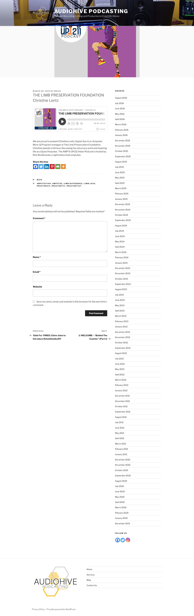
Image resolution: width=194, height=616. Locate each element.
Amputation (44, 184)
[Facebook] (35, 166)
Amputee (57, 184)
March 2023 (120, 316)
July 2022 (119, 358)
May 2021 (119, 433)
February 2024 (121, 257)
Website (37, 286)
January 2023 (121, 326)
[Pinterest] (52, 166)
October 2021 (121, 406)
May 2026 (119, 114)
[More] (63, 166)
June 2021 (119, 428)
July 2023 (119, 294)
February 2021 (121, 449)
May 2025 (119, 177)
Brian (57, 91)
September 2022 (123, 348)
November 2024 (122, 209)
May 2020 (120, 497)
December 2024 (122, 204)
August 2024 (121, 225)
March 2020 (121, 507)
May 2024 (119, 241)
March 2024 (120, 252)
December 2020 (122, 459)
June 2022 (120, 364)
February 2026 (121, 130)
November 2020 (122, 465)
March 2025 (120, 188)
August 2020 (121, 481)
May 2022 (119, 369)
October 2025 (121, 151)
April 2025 (120, 183)
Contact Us (92, 585)
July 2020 (119, 486)
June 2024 (120, 236)
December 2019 (122, 523)
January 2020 (121, 518)
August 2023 (121, 289)
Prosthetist (74, 186)
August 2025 (121, 161)
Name (37, 257)
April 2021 (119, 438)
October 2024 (121, 215)
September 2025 (123, 156)
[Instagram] (128, 540)
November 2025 (122, 146)
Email (36, 272)
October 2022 (121, 342)
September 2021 (122, 411)
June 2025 (120, 172)
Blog (39, 180)
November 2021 (122, 401)
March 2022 (120, 380)
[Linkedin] (46, 166)
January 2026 (121, 135)
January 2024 (121, 263)
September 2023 (123, 284)
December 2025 (122, 140)
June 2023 (120, 300)
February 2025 (121, 193)
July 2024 (119, 231)
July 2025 (119, 167)
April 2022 (119, 374)
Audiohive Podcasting (91, 11)
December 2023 (122, 268)
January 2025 (121, 199)
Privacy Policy (38, 609)
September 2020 (123, 475)
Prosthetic (58, 186)
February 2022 (121, 385)
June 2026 (120, 108)
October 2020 (121, 470)
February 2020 (122, 513)
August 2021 (121, 417)
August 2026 (121, 98)
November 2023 (122, 273)
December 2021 (122, 395)
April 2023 (120, 310)
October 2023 (121, 279)
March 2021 (120, 443)
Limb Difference (73, 184)
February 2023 (121, 321)
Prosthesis (43, 186)
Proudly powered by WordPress (61, 609)
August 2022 (121, 353)
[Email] (57, 166)
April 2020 (120, 502)
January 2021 (121, 454)
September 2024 (123, 220)
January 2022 (121, 390)
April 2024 (120, 247)
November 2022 (122, 337)
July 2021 (119, 422)
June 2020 (120, 491)
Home (89, 569)
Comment (39, 218)
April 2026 (120, 119)
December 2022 (122, 332)
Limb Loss (89, 184)
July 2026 (119, 103)
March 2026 (120, 124)
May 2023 (119, 305)
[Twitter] (41, 166)
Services (91, 574)
